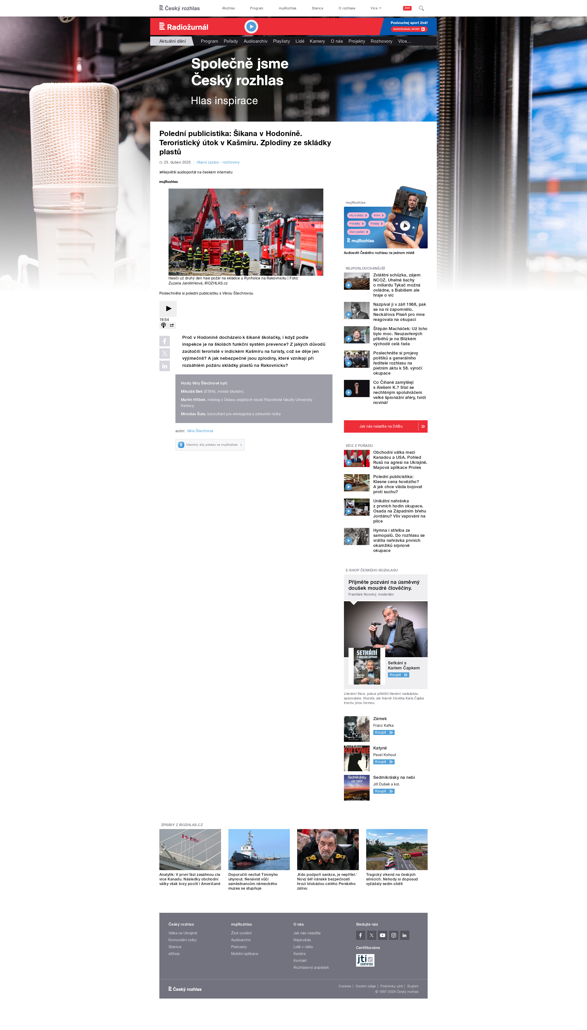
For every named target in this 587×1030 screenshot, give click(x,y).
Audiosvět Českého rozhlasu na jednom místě (379, 253)
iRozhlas (228, 8)
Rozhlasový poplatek (311, 967)
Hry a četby (356, 215)
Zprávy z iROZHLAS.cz (182, 825)
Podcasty (239, 947)
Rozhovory (382, 41)
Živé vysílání (357, 232)
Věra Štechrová (200, 431)
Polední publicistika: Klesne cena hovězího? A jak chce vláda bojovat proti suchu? (397, 484)
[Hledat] (421, 8)
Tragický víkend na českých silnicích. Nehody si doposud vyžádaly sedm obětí (392, 879)
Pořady (231, 41)
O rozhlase (347, 8)
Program (256, 8)
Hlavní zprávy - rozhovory (218, 162)
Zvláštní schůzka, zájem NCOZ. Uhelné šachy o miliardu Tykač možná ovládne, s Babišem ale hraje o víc (397, 285)
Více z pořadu (359, 446)
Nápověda (302, 940)
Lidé (300, 41)
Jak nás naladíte (307, 933)
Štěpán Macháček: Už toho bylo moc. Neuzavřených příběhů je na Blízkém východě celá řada (400, 336)
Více (404, 41)
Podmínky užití (391, 986)
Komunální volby (183, 940)
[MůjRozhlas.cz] (168, 182)
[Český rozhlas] (179, 8)
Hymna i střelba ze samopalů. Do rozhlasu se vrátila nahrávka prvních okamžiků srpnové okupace (399, 540)
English (412, 986)
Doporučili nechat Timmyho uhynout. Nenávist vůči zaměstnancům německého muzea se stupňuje (253, 881)
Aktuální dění (172, 41)
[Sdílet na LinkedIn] (164, 366)
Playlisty (281, 41)
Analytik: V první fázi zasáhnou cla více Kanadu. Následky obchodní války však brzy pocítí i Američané (189, 879)
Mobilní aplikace (244, 954)
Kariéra (299, 954)
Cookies (345, 986)
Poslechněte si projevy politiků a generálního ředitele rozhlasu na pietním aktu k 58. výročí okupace (397, 363)
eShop (174, 954)
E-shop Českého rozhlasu (372, 570)
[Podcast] (163, 325)
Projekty (357, 41)
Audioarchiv (256, 41)
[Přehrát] (168, 309)
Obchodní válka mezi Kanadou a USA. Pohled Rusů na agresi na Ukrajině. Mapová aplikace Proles (400, 460)
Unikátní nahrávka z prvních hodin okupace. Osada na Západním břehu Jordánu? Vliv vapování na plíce (399, 510)
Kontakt (300, 960)
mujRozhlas (287, 8)
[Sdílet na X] (164, 353)
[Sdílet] (172, 325)
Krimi (377, 215)
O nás (337, 41)
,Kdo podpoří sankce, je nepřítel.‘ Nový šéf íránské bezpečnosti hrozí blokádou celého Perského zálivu (327, 881)
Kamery (317, 41)
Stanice (317, 8)
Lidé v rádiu (303, 947)
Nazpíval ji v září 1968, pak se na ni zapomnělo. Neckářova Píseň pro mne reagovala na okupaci (399, 312)
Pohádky (354, 223)
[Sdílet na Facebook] (164, 341)
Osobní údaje (366, 986)
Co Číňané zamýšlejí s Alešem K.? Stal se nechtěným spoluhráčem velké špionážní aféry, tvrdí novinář (399, 392)
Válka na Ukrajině (183, 933)
